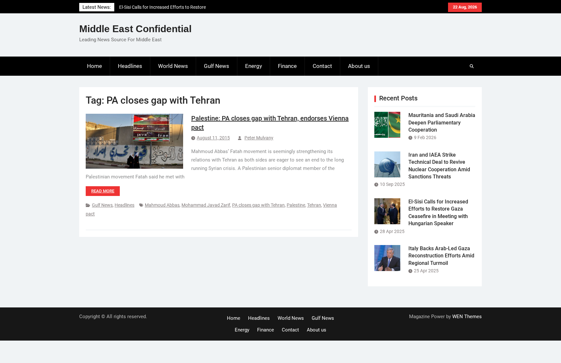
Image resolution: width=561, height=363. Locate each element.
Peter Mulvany (258, 137)
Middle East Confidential (135, 28)
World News (173, 66)
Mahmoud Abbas (162, 205)
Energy (253, 66)
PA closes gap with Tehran (258, 205)
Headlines (130, 66)
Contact (322, 66)
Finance (287, 66)
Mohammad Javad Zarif (205, 205)
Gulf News (216, 66)
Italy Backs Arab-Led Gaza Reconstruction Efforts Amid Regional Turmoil (441, 255)
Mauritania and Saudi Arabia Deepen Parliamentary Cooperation (441, 122)
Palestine (296, 205)
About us (359, 66)
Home (94, 66)
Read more (102, 190)
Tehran (314, 205)
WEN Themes (467, 316)
